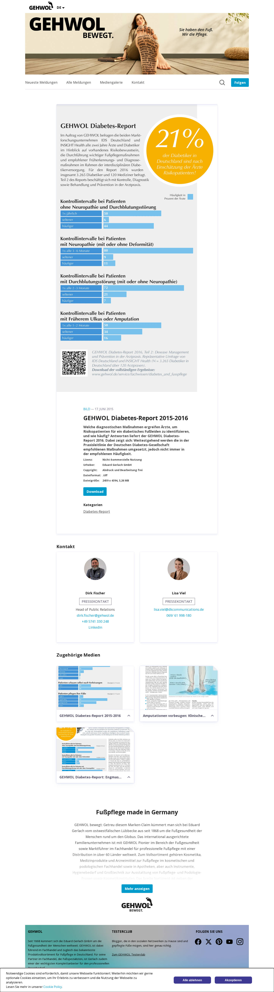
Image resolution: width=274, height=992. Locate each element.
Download (94, 491)
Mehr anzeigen (137, 888)
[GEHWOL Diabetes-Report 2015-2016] (95, 688)
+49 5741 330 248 (95, 621)
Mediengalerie (111, 82)
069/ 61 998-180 (178, 615)
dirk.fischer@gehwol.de (95, 615)
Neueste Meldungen (41, 82)
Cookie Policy (52, 987)
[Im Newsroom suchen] (222, 82)
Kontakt (138, 82)
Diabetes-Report (96, 511)
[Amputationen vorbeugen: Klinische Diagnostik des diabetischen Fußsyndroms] (179, 688)
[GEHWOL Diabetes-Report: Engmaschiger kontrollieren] (95, 749)
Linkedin (95, 627)
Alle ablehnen (192, 980)
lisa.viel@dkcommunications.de (179, 609)
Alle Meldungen (78, 82)
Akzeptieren (233, 980)
